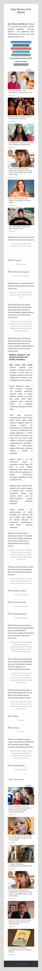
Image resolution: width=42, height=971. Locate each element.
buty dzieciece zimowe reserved (21, 58)
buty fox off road (21, 61)
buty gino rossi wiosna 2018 (21, 48)
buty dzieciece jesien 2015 (21, 55)
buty (25, 964)
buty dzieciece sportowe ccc (21, 42)
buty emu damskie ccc (21, 45)
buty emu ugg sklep (21, 64)
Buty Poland (19, 964)
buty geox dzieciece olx (21, 52)
